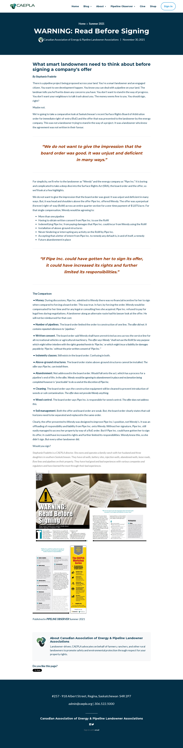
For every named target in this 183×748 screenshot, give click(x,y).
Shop (153, 6)
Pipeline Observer (122, 6)
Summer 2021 (96, 23)
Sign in (168, 6)
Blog (86, 6)
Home (75, 6)
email (97, 730)
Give (142, 6)
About (100, 6)
